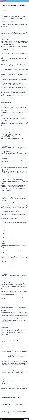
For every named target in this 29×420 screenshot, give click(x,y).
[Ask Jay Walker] (3, 1)
